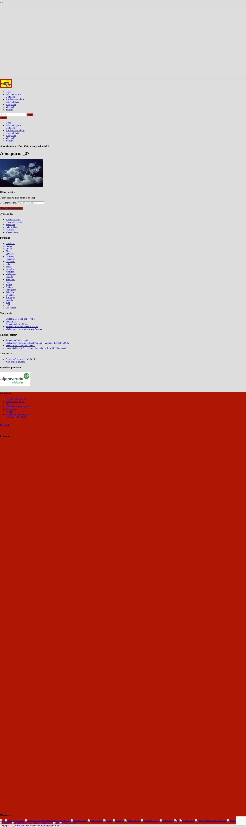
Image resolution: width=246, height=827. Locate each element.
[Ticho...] (107, 820)
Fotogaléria (11, 104)
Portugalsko (11, 290)
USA (8, 305)
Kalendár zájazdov (14, 94)
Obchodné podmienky (16, 399)
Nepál (8, 282)
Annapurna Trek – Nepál (17, 340)
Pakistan (9, 287)
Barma (9, 246)
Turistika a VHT (13, 219)
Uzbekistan (11, 307)
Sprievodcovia (12, 102)
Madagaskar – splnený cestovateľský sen (24, 329)
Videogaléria (11, 107)
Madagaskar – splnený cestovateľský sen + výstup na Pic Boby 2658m (37, 343)
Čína (8, 251)
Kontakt (9, 109)
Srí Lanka (10, 295)
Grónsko (10, 256)
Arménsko (10, 243)
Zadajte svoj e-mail (8, 203)
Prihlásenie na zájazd (15, 99)
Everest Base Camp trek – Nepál (20, 319)
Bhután (9, 248)
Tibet (8, 302)
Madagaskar (11, 274)
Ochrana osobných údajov (17, 414)
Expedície (10, 224)
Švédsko (9, 300)
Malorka (9, 277)
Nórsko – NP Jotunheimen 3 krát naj (22, 326)
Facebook (4, 425)
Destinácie (10, 97)
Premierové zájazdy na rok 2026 (20, 359)
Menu (3, 118)
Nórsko (9, 284)
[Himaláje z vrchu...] (14, 820)
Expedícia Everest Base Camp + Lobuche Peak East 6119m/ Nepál (36, 348)
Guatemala (10, 261)
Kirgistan (10, 272)
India (8, 264)
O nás (8, 91)
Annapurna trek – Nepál (16, 324)
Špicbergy (10, 297)
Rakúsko (10, 292)
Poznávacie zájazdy (14, 222)
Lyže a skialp (12, 227)
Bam (57, 825)
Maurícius (10, 279)
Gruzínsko (10, 259)
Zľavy (8, 404)
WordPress (46, 825)
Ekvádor (9, 254)
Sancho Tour (22, 825)
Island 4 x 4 (11, 321)
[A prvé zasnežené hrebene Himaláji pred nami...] (47, 820)
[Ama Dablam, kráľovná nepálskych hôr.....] (32, 823)
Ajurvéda (10, 229)
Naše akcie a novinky (15, 362)
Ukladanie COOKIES (16, 417)
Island (8, 266)
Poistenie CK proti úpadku (18, 406)
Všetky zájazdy (13, 232)
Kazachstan (11, 269)
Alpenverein (11, 409)
